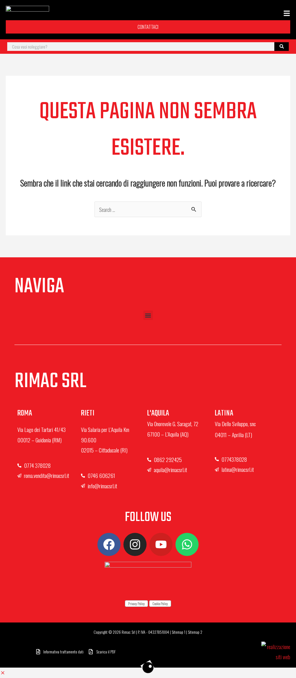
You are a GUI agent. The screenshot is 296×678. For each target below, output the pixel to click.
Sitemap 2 (195, 632)
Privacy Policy (136, 603)
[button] (148, 315)
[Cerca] (281, 46)
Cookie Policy (160, 603)
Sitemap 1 (178, 632)
